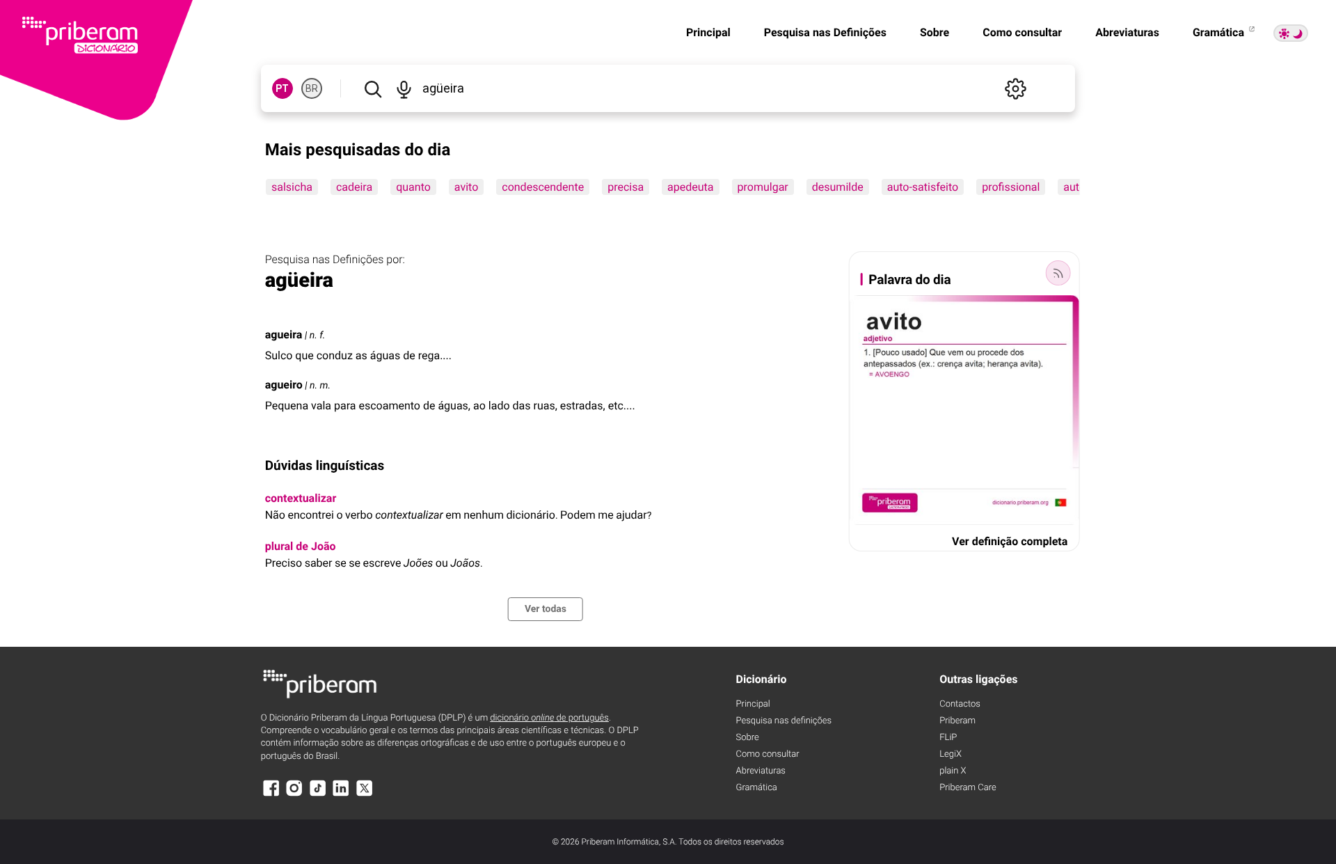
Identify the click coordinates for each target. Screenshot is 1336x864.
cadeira (354, 187)
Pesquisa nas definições (784, 721)
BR (311, 88)
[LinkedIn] (341, 794)
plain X (952, 771)
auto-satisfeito (921, 187)
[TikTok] (318, 794)
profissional (1011, 187)
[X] (364, 794)
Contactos (959, 704)
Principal (708, 32)
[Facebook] (271, 794)
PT (282, 88)
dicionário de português (549, 718)
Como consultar (1022, 32)
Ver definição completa (1009, 541)
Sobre (934, 32)
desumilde (837, 187)
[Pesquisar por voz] (404, 88)
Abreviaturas (1127, 32)
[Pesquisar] (373, 88)
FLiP (948, 737)
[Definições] (1015, 88)
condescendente (543, 187)
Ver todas (545, 609)
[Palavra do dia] (1057, 272)
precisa (625, 187)
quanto (413, 187)
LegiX (950, 754)
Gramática (1220, 32)
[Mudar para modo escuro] (1290, 33)
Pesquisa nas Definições (825, 32)
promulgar (762, 187)
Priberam (957, 721)
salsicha (291, 187)
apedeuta (690, 187)
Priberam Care (967, 788)
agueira (284, 334)
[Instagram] (294, 794)
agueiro (284, 384)
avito (466, 187)
